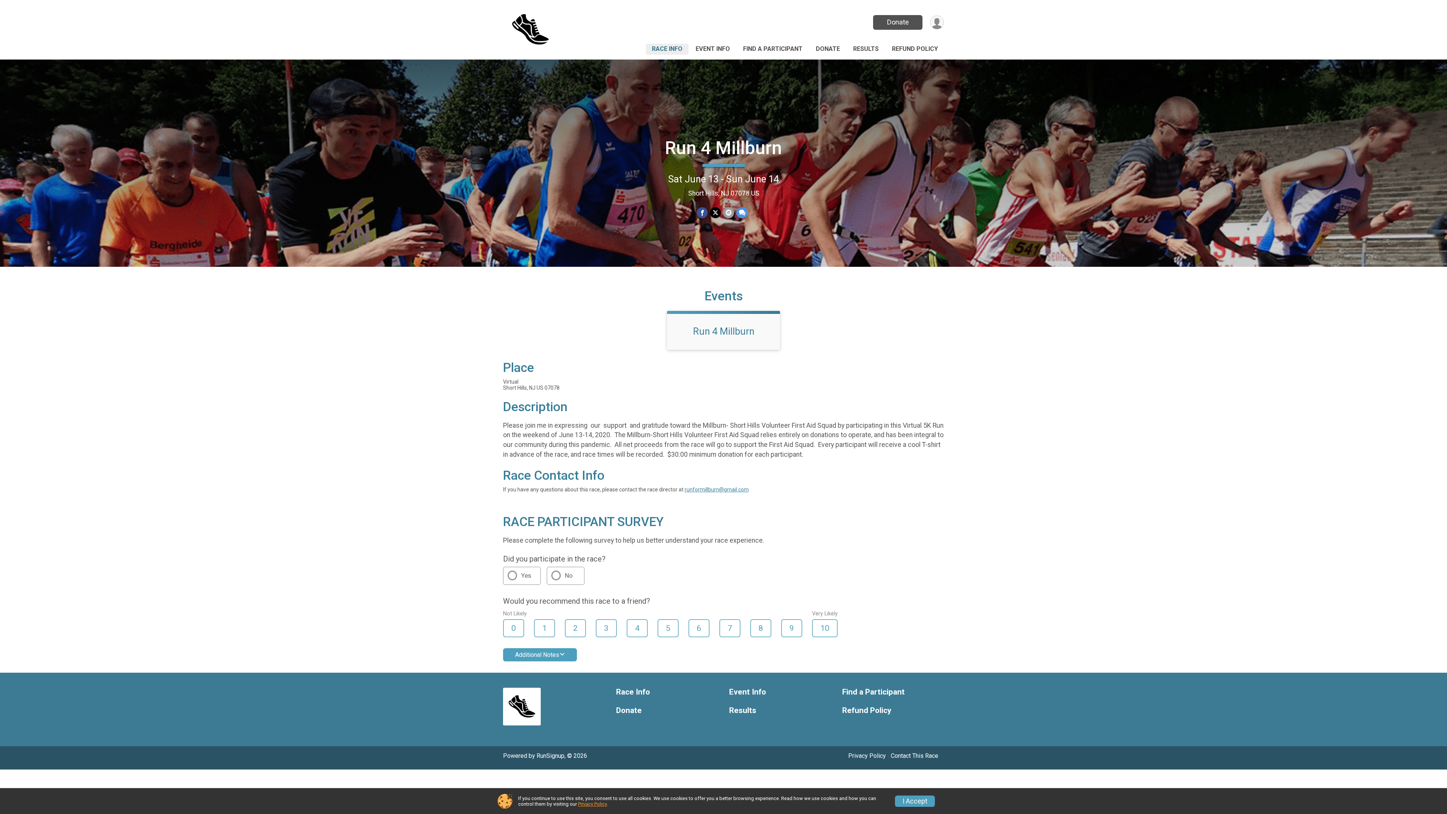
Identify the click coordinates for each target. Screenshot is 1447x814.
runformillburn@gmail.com (717, 490)
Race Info (667, 48)
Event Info (713, 48)
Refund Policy (915, 48)
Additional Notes (537, 654)
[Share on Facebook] (702, 212)
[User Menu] (937, 22)
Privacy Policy (867, 755)
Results (866, 48)
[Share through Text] (742, 212)
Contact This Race (914, 755)
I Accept (914, 801)
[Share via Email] (728, 212)
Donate (898, 22)
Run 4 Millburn (723, 148)
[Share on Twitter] (715, 212)
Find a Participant (773, 48)
